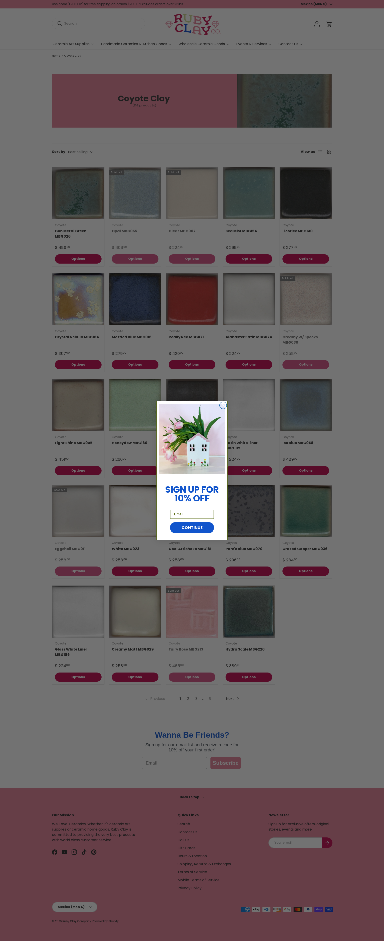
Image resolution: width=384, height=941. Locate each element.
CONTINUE (192, 527)
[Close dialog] (223, 405)
